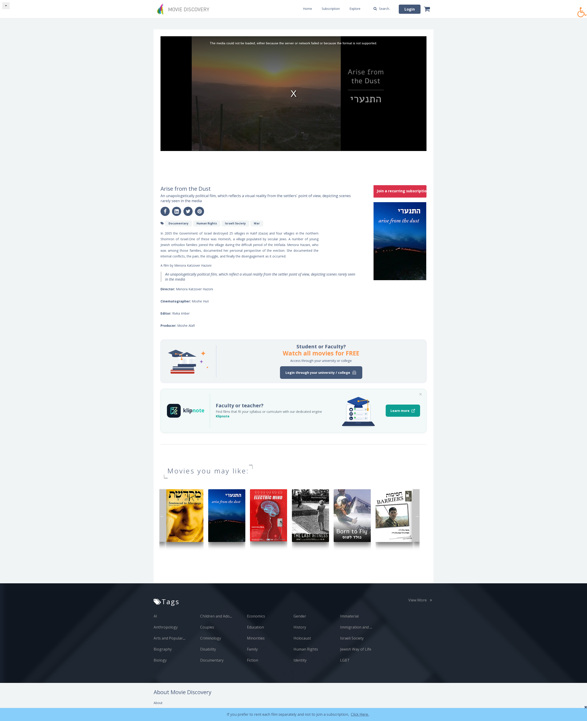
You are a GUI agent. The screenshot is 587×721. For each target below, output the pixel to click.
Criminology (210, 638)
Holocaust (302, 638)
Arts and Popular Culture (175, 638)
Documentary (212, 660)
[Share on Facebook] (165, 211)
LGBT (345, 660)
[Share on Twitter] (188, 211)
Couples (207, 627)
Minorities (256, 638)
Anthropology (166, 627)
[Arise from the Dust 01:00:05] (227, 515)
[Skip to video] (6, 5)
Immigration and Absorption (364, 627)
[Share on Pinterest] (199, 211)
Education (255, 627)
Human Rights (306, 649)
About (158, 703)
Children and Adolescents (222, 616)
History (300, 627)
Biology (160, 660)
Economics (256, 616)
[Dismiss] (421, 394)
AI (155, 616)
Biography (163, 649)
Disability (208, 649)
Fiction (252, 660)
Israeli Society (352, 638)
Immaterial (349, 616)
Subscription (331, 8)
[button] (582, 9)
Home (307, 8)
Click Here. (360, 714)
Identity (300, 660)
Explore (354, 8)
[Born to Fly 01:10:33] (352, 515)
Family (252, 649)
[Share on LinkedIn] (176, 211)
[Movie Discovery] (185, 9)
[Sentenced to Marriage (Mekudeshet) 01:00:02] (185, 515)
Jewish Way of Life (355, 649)
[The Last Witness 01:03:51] (310, 515)
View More (418, 600)
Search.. (384, 8)
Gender (300, 616)
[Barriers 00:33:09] (394, 515)
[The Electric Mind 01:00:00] (268, 515)
